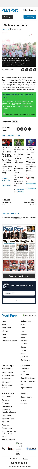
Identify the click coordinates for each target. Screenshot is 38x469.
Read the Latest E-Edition (19, 276)
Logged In (17, 218)
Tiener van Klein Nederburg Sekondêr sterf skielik (7, 151)
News (15, 121)
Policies (25, 459)
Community (30, 17)
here (13, 104)
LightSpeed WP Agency (24, 466)
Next (32, 200)
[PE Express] (30, 178)
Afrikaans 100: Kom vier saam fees (30, 150)
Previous (7, 200)
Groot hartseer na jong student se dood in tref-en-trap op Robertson (19, 155)
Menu (5, 17)
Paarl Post (5, 29)
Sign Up (19, 300)
